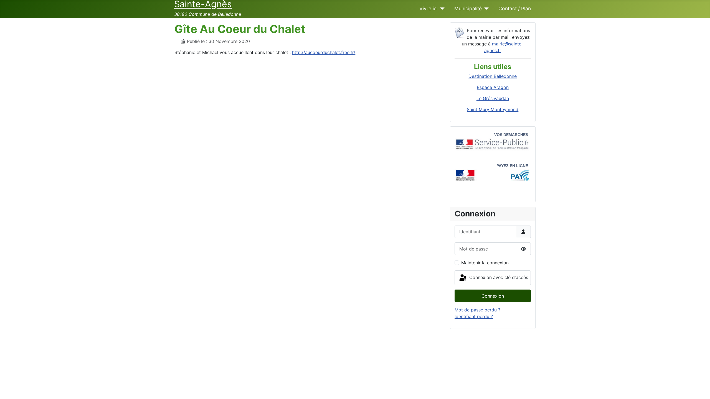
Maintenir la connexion (485, 262)
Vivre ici (428, 8)
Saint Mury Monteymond (492, 109)
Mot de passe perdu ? (477, 310)
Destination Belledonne (492, 76)
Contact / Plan (514, 8)
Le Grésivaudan (492, 98)
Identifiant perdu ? (474, 316)
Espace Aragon (493, 87)
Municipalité (468, 8)
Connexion (492, 296)
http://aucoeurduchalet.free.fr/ (323, 52)
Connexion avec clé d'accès (498, 277)
